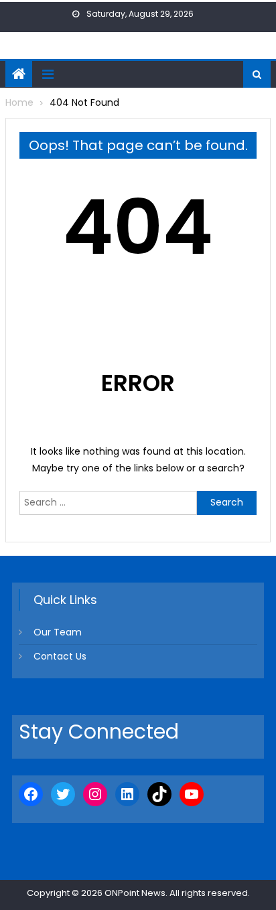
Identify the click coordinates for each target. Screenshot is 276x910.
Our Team (57, 632)
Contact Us (59, 656)
